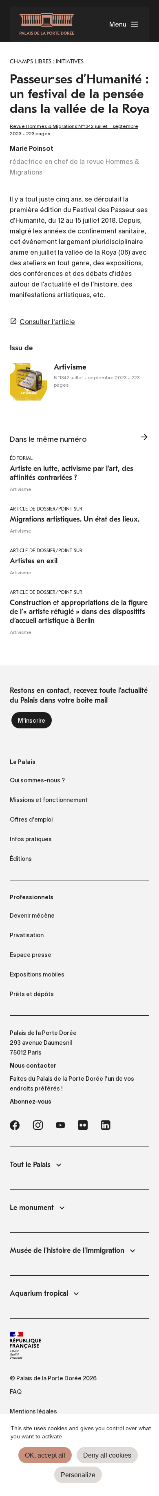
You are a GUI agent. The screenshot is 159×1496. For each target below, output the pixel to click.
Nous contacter (33, 1065)
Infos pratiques (31, 839)
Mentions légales (33, 1411)
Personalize (78, 1474)
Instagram (38, 1125)
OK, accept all (45, 1455)
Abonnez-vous (30, 1101)
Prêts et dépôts (32, 994)
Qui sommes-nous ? (37, 780)
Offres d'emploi (31, 819)
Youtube (60, 1125)
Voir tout (144, 439)
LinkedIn (105, 1125)
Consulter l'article (47, 321)
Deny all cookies (107, 1455)
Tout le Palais (30, 1164)
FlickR (83, 1125)
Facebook (15, 1125)
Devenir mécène (32, 915)
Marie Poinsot (31, 149)
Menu (117, 24)
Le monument (32, 1207)
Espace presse (30, 955)
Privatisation (27, 935)
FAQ (16, 1392)
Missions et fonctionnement (49, 800)
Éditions (21, 858)
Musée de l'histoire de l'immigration (67, 1250)
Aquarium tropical (39, 1293)
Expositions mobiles (37, 974)
